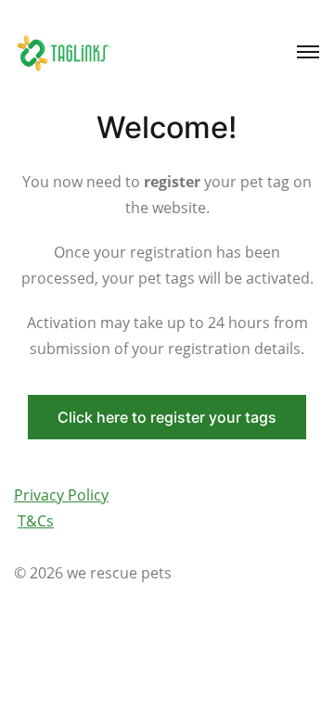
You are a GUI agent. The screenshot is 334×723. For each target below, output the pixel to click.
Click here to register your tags (167, 417)
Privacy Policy (61, 495)
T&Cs (36, 521)
